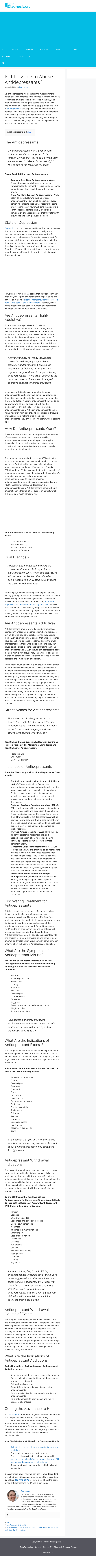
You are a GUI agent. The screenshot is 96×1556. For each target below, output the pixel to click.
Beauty (58, 49)
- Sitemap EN (46, 1547)
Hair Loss (44, 49)
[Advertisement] (48, 28)
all (8, 1522)
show (29, 132)
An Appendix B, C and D (16, 1525)
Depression (10, 228)
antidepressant (14, 108)
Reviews (29, 49)
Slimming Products (10, 49)
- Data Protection (26, 1547)
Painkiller (6, 56)
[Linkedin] (7, 1514)
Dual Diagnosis (14, 1414)
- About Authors (70, 1547)
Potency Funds (24, 56)
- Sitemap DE (58, 1547)
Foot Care (73, 49)
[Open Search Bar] (3, 63)
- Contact (37, 1547)
